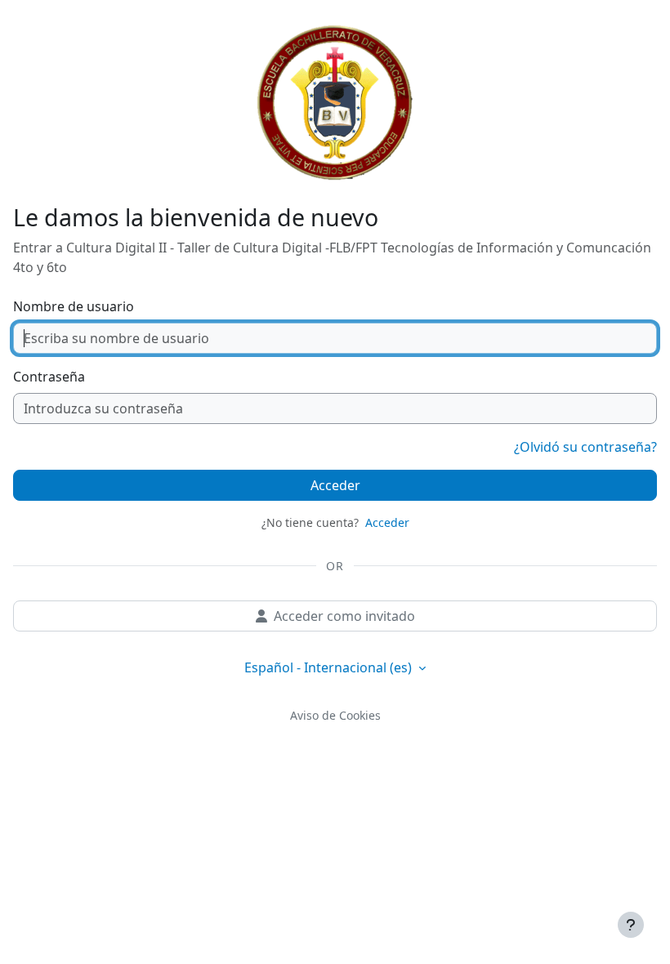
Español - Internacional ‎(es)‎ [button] (329, 667)
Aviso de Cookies (335, 715)
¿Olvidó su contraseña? (585, 447)
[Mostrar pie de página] (631, 925)
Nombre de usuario (73, 306)
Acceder (335, 485)
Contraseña (49, 377)
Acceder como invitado (344, 616)
